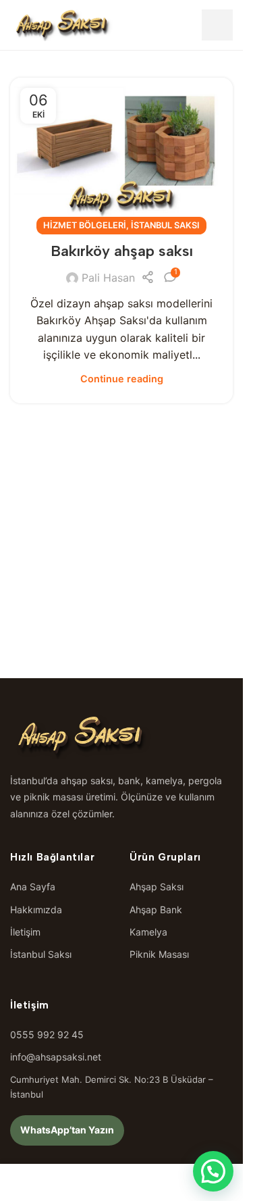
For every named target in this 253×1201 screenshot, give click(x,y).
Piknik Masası (159, 954)
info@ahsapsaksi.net (55, 1057)
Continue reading (121, 378)
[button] (213, 1171)
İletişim (25, 932)
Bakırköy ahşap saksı (122, 251)
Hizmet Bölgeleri (84, 225)
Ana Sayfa (32, 886)
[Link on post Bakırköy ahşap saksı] (121, 152)
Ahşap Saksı (157, 886)
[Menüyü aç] (217, 25)
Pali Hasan (108, 277)
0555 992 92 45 (47, 1034)
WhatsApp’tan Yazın (67, 1129)
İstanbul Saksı (165, 225)
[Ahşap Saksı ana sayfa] (62, 25)
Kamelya (148, 932)
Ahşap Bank (156, 909)
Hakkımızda (36, 909)
